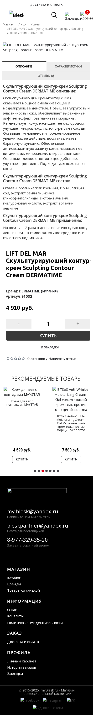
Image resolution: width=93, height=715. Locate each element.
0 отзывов (36, 358)
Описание (24, 66)
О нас (12, 609)
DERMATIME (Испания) (38, 290)
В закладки (50, 347)
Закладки (15, 673)
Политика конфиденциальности (35, 622)
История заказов (21, 667)
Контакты (15, 615)
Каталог (14, 577)
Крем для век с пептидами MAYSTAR (22, 403)
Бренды (14, 584)
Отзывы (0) (46, 75)
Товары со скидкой (23, 590)
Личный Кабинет (21, 661)
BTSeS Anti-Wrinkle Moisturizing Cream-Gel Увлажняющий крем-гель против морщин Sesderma (71, 423)
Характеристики (68, 66)
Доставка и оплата (23, 641)
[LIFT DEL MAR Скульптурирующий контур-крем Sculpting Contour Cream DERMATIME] (47, 47)
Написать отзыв (62, 358)
